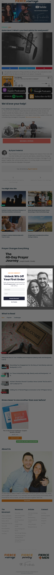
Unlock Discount (14, 298)
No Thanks (14, 302)
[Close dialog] (50, 270)
